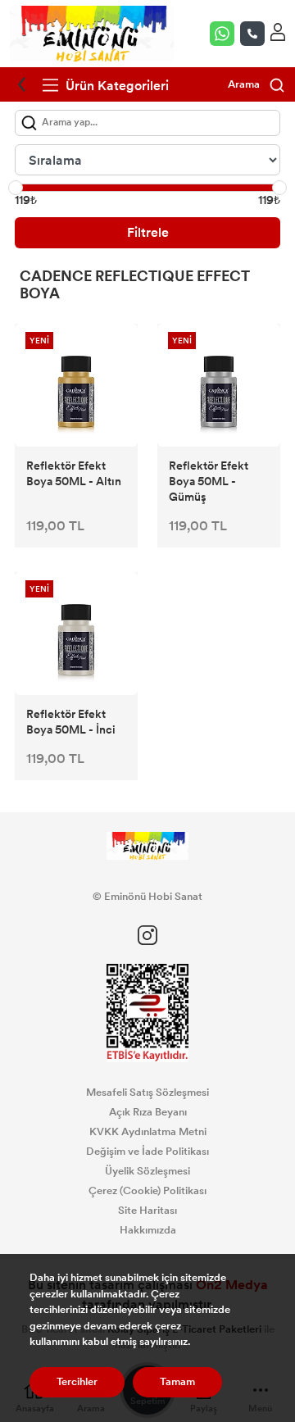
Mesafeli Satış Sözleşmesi (147, 1092)
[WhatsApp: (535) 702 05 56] (225, 33)
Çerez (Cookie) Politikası (147, 1190)
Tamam (177, 1381)
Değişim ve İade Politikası (147, 1151)
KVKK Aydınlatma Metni (147, 1131)
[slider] (15, 187)
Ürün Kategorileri (115, 85)
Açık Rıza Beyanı (148, 1112)
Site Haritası (147, 1210)
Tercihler (77, 1381)
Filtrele (148, 232)
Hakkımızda (148, 1230)
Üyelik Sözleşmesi (147, 1171)
